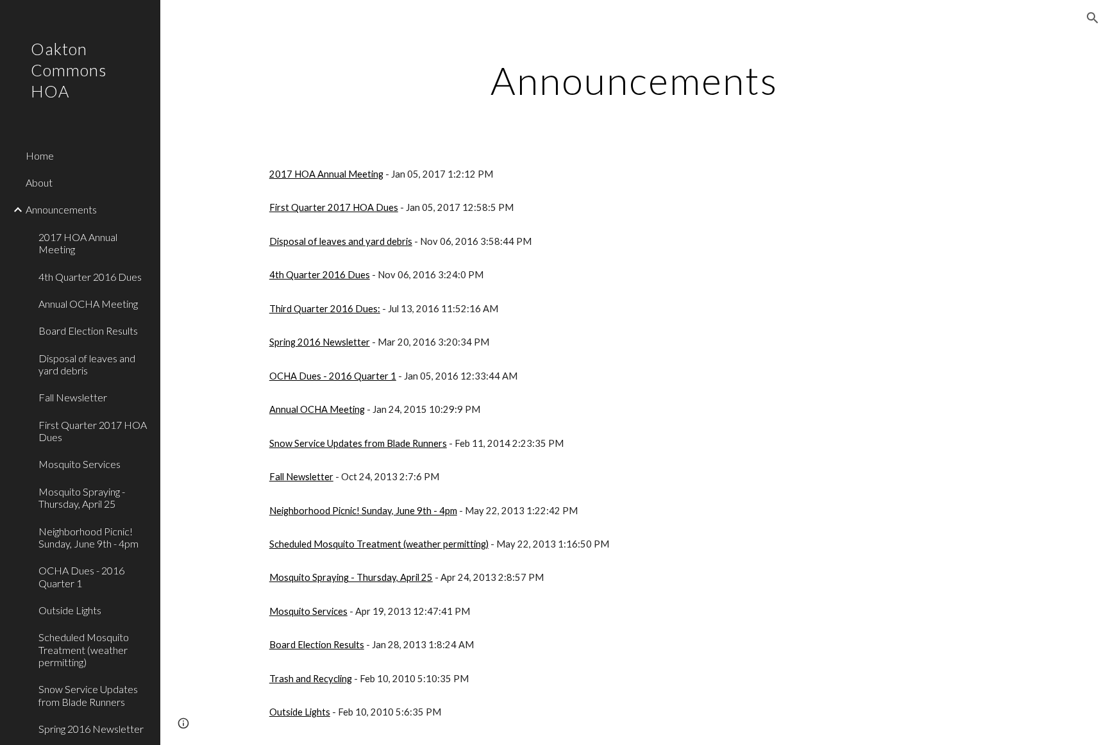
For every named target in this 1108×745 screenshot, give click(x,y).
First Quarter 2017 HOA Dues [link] (92, 431)
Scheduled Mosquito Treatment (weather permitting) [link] (83, 649)
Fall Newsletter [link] (72, 397)
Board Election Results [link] (88, 330)
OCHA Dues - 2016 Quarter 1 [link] (81, 576)
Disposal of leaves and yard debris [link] (86, 364)
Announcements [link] (61, 209)
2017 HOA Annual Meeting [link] (77, 243)
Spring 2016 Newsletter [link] (91, 729)
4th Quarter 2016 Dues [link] (90, 277)
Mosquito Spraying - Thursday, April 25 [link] (81, 497)
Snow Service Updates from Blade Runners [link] (88, 695)
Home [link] (40, 155)
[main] (634, 80)
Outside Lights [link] (69, 610)
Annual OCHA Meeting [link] (88, 303)
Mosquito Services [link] (79, 464)
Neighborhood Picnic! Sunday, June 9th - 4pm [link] (88, 537)
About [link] (39, 182)
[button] (1092, 18)
